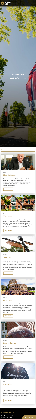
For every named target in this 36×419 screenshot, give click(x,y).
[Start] (6, 3)
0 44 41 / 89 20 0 (8, 417)
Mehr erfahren (8, 189)
